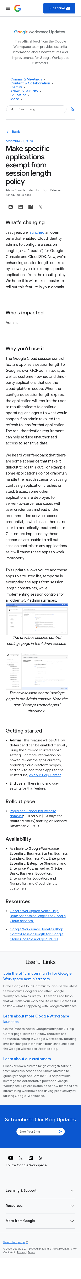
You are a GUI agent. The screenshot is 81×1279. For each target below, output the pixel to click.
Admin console (16, 190)
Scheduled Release (18, 195)
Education (19, 95)
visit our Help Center (45, 775)
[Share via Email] (11, 207)
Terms (31, 1252)
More (16, 99)
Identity (34, 190)
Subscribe (59, 8)
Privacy (21, 1252)
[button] (40, 1190)
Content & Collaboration (31, 83)
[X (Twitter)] (21, 1158)
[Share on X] (40, 207)
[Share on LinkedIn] (21, 207)
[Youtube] (11, 1158)
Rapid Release (51, 190)
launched (36, 232)
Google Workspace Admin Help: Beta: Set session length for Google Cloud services (38, 916)
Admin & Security (25, 91)
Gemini (17, 87)
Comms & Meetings (27, 80)
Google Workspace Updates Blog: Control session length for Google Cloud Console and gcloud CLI (36, 934)
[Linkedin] (31, 1158)
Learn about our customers (27, 1059)
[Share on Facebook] (31, 207)
